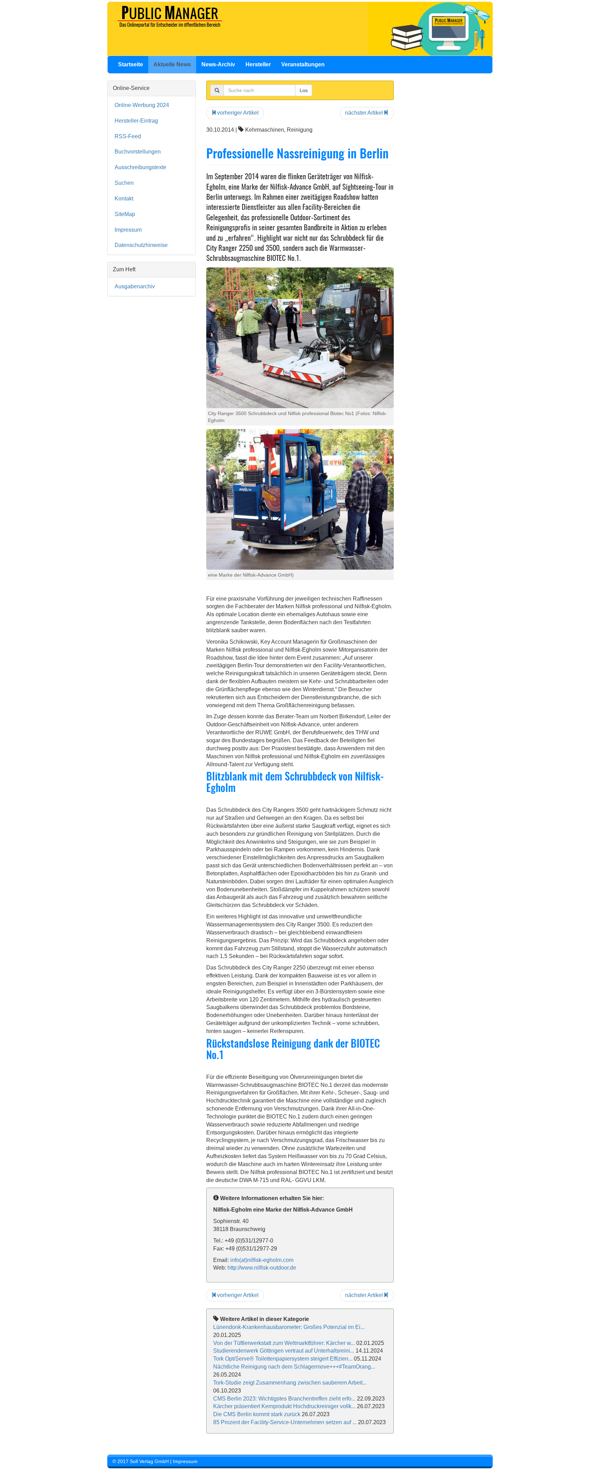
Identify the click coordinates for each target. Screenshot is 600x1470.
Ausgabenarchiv (135, 286)
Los (304, 90)
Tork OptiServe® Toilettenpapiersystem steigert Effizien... (282, 1359)
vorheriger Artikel (238, 113)
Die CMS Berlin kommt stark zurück (256, 1414)
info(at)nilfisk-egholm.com (261, 1260)
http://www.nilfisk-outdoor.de (261, 1268)
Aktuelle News (172, 64)
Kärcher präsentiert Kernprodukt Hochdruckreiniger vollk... (284, 1406)
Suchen (124, 183)
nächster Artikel (364, 113)
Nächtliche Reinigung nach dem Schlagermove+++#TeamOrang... (294, 1367)
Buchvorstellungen (138, 152)
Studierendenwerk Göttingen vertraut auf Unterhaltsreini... (283, 1351)
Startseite (130, 64)
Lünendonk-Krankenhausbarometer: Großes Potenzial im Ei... (289, 1327)
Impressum (128, 230)
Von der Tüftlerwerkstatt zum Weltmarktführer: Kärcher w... (284, 1343)
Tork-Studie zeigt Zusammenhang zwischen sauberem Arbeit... (290, 1383)
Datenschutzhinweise (141, 245)
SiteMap (125, 214)
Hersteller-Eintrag (136, 121)
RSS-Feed (128, 136)
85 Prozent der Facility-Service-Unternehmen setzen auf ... (285, 1422)
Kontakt (124, 198)
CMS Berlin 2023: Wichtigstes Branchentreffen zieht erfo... (284, 1399)
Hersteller (258, 64)
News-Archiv (218, 64)
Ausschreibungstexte (140, 167)
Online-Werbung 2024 (142, 105)
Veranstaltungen (303, 64)
